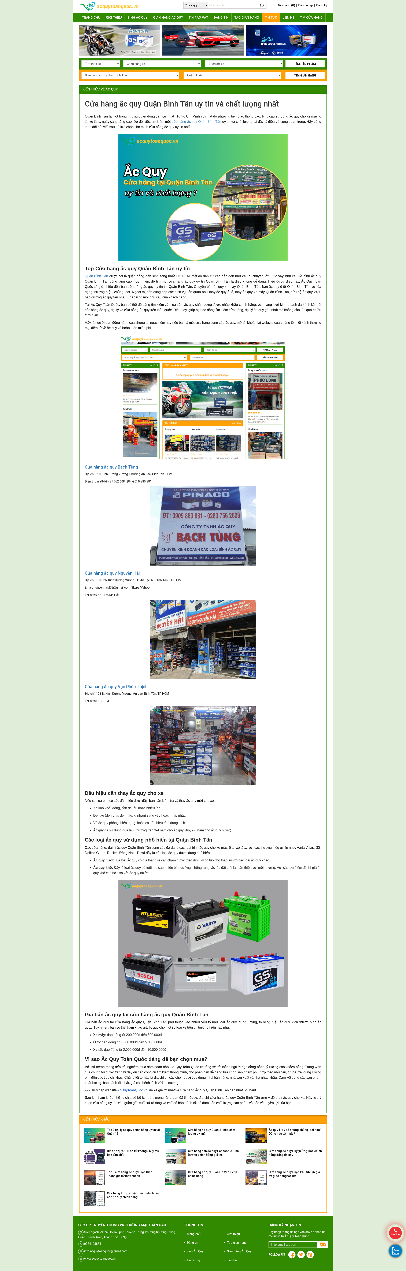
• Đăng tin (191, 1243)
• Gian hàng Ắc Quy (237, 1251)
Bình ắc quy (137, 17)
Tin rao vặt (198, 17)
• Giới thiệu (232, 1234)
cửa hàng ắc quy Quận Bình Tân (196, 121)
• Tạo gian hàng (235, 1243)
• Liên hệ (230, 1260)
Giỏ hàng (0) (286, 5)
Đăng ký (321, 5)
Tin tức (271, 17)
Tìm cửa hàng (311, 17)
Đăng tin (221, 17)
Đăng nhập (305, 5)
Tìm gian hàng (305, 75)
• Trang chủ (192, 1234)
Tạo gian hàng (246, 17)
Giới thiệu (114, 17)
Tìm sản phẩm (305, 64)
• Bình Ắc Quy (193, 1251)
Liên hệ (288, 17)
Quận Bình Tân (97, 276)
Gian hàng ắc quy (168, 17)
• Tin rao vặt (193, 1260)
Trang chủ (91, 17)
